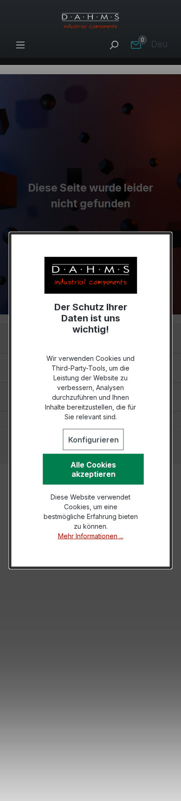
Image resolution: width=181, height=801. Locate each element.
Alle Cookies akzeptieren (93, 469)
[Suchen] (114, 44)
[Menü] (20, 44)
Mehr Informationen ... (90, 536)
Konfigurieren (93, 439)
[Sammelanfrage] (136, 44)
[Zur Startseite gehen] (90, 21)
